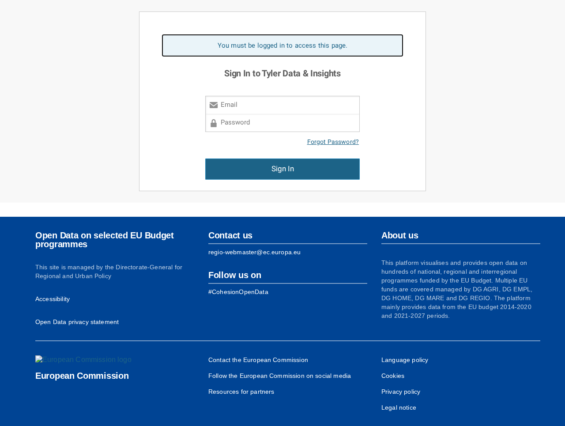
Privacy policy (400, 391)
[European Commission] (83, 359)
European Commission (81, 376)
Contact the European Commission (258, 359)
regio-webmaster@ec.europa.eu (254, 252)
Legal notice (398, 407)
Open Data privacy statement (77, 321)
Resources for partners (241, 391)
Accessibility (52, 298)
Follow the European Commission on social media (279, 375)
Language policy (404, 359)
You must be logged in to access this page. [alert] (283, 45)
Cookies (392, 375)
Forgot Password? (333, 142)
